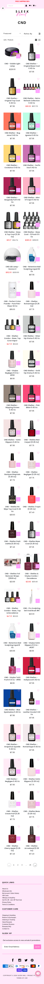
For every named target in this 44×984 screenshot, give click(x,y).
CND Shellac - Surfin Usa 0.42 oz (31, 166)
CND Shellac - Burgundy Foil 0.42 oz (12, 199)
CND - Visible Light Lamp (12, 65)
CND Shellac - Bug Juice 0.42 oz (12, 134)
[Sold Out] (38, 566)
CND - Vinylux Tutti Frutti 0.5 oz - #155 (12, 678)
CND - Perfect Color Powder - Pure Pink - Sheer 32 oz (12, 303)
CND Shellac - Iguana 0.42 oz (31, 134)
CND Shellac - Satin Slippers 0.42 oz (12, 441)
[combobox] (15, 5)
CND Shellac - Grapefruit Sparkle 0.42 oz (12, 746)
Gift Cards (5, 895)
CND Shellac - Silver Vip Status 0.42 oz (31, 337)
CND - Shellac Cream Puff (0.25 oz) (12, 813)
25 (30, 865)
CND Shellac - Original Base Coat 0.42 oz (32, 66)
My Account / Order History (10, 893)
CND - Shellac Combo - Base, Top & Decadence (12, 610)
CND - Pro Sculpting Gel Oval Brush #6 (31, 609)
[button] (38, 973)
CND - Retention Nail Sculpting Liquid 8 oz (12, 645)
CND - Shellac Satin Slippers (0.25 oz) (31, 780)
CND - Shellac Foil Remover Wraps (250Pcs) (12, 576)
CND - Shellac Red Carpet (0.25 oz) (31, 441)
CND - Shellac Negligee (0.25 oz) (32, 473)
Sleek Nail (22, 975)
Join (37, 946)
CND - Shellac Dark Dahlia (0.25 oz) (12, 542)
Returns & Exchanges (9, 917)
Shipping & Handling (8, 915)
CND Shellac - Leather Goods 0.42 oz (31, 712)
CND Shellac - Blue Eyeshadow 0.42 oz (12, 711)
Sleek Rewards (7, 922)
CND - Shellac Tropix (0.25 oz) (31, 508)
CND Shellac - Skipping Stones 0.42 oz (12, 407)
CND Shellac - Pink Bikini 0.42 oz (32, 406)
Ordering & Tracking (8, 920)
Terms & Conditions (8, 904)
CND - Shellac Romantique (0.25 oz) (31, 303)
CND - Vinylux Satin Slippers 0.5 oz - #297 (31, 645)
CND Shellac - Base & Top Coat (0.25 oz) (12, 234)
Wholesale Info (7, 891)
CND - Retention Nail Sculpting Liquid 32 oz (31, 269)
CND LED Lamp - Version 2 (12, 268)
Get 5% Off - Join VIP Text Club (12, 900)
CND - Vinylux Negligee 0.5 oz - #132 (12, 373)
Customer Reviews (8, 924)
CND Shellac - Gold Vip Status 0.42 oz (32, 372)
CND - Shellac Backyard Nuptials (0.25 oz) (12, 474)
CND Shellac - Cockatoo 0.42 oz (12, 166)
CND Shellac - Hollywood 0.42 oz (32, 678)
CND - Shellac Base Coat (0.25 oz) (32, 542)
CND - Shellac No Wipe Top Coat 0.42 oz (12, 509)
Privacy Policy (6, 902)
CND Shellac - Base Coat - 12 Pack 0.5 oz (32, 234)
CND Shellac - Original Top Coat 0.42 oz (12, 100)
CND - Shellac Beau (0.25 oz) (31, 812)
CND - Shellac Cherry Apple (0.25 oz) (12, 848)
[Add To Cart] (18, 56)
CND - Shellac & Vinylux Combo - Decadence (32, 576)
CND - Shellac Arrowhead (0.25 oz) (32, 848)
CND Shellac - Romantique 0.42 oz (31, 745)
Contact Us (5, 929)
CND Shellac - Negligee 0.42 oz (12, 780)
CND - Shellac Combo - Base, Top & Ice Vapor (12, 338)
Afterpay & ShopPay (8, 898)
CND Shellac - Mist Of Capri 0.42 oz (32, 198)
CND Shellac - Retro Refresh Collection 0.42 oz (31, 100)
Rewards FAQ (6, 926)
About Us (5, 889)
